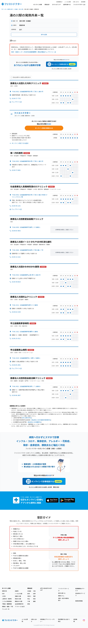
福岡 (34, 601)
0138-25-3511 (16, 338)
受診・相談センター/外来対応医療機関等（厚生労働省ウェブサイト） (32, 52)
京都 (34, 596)
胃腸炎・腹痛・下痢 (7, 606)
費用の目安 (56, 487)
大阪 (34, 591)
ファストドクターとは (79, 4)
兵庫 (34, 593)
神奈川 (29, 596)
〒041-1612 (25, 331)
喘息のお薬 (18, 599)
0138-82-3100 (16, 312)
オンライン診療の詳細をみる (44, 128)
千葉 (28, 601)
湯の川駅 (21, 9)
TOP (2, 9)
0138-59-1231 (16, 206)
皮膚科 (17, 591)
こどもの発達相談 (7, 601)
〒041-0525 (26, 358)
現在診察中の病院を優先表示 (22, 77)
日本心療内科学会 (27, 418)
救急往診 (47, 4)
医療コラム (61, 596)
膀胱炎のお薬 (18, 601)
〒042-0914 (26, 275)
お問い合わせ (76, 1)
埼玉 (28, 599)
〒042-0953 (26, 227)
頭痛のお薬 (18, 596)
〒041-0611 (26, 386)
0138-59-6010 (16, 282)
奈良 (34, 599)
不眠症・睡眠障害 (7, 604)
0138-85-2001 (16, 365)
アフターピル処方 (20, 606)
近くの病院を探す (9, 9)
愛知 (28, 604)
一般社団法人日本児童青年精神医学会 (40, 420)
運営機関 (83, 1)
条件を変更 (44, 34)
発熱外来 (4, 591)
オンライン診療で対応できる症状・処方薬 (61, 68)
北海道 (16, 9)
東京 (28, 593)
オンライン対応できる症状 (20, 143)
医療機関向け (59, 1)
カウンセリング (56, 4)
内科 (3, 593)
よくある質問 (68, 1)
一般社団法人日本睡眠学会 (34, 422)
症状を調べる (67, 4)
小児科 (4, 596)
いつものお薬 (18, 593)
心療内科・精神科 (7, 599)
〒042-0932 (27, 91)
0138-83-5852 (16, 231)
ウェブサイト (16, 102)
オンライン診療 (37, 4)
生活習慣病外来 (19, 604)
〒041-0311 (25, 305)
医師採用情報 (79, 601)
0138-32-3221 (16, 257)
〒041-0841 (27, 250)
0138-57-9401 (16, 170)
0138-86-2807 (16, 395)
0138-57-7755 (16, 98)
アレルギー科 (5, 609)
